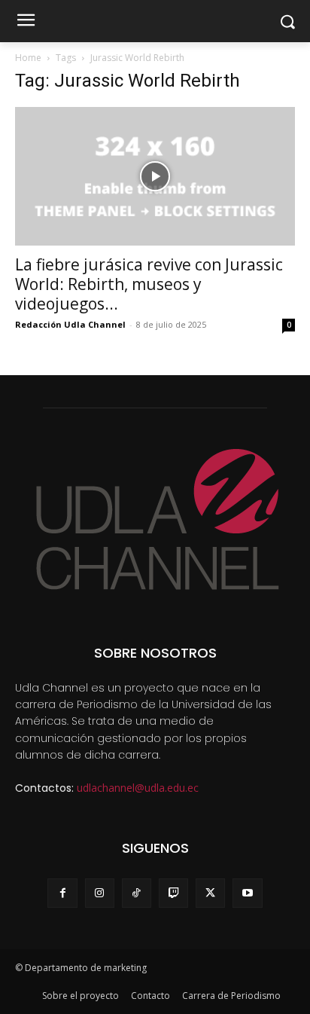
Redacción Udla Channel (70, 324)
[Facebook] (62, 893)
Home (28, 57)
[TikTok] (136, 893)
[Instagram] (99, 893)
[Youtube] (247, 893)
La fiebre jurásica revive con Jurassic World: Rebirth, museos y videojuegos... (149, 284)
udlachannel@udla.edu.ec (138, 787)
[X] (210, 893)
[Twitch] (173, 893)
